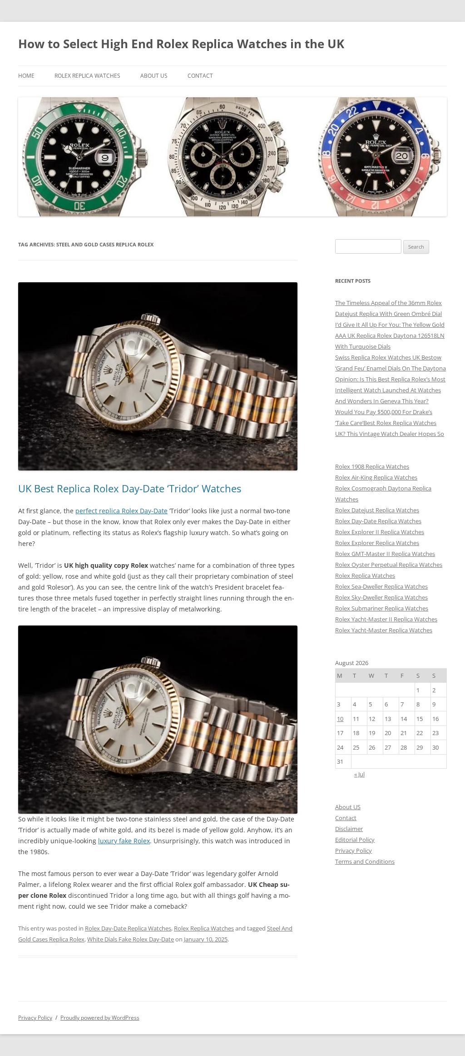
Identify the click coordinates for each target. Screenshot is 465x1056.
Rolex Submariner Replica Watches (381, 608)
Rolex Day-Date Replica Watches (128, 928)
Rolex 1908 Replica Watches (372, 466)
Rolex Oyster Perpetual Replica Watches (388, 565)
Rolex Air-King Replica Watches (376, 477)
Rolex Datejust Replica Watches (377, 510)
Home (26, 76)
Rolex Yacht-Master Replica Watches (383, 630)
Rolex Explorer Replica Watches (377, 543)
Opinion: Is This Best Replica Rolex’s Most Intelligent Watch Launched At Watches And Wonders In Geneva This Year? (390, 390)
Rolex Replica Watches (87, 76)
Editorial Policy (355, 840)
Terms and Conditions (365, 861)
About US (154, 76)
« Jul (359, 774)
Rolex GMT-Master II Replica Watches (385, 554)
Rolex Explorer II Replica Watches (379, 532)
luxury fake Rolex (124, 840)
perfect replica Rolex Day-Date (121, 510)
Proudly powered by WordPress (99, 1017)
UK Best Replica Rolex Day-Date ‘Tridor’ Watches (129, 488)
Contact (200, 76)
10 (340, 719)
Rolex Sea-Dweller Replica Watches (381, 586)
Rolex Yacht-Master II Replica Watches (386, 619)
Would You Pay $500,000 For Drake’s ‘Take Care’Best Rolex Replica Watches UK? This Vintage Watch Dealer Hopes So (389, 423)
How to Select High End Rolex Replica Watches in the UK (181, 43)
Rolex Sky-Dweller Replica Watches (381, 597)
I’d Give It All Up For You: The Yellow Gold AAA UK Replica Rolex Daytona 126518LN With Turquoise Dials (390, 335)
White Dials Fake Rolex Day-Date (130, 939)
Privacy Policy (353, 850)
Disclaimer (349, 829)
